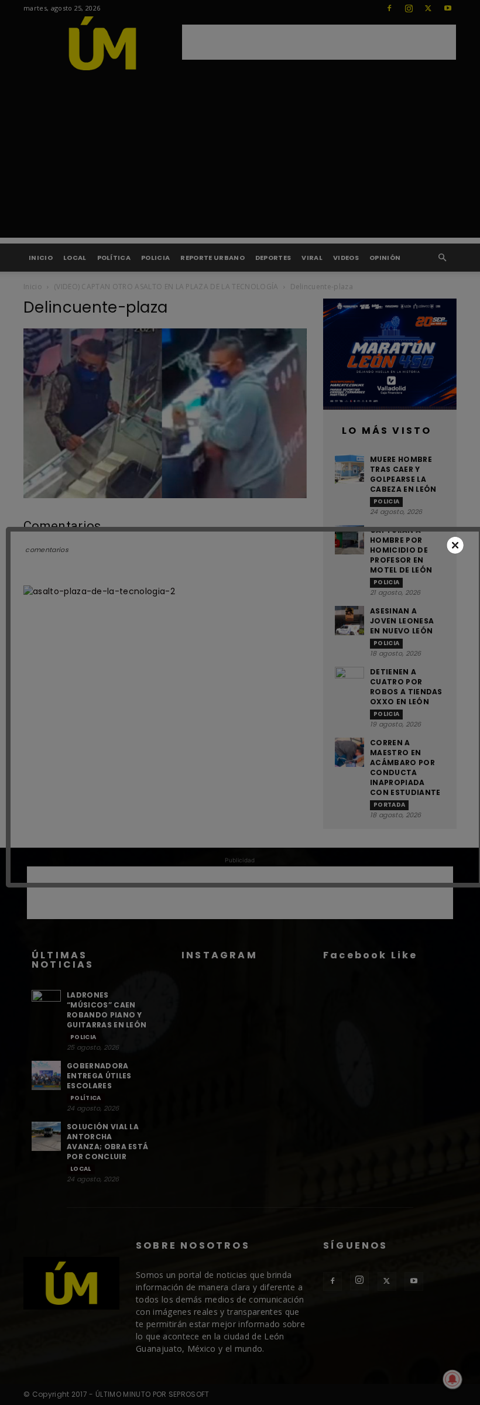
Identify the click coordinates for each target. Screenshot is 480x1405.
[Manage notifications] (452, 1379)
